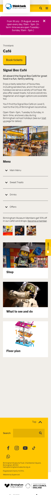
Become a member (37, 220)
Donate (48, 246)
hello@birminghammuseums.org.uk (16, 467)
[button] (7, 230)
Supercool (16, 474)
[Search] (40, 8)
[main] (25, 223)
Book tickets (14, 60)
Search (7, 433)
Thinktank (8, 45)
